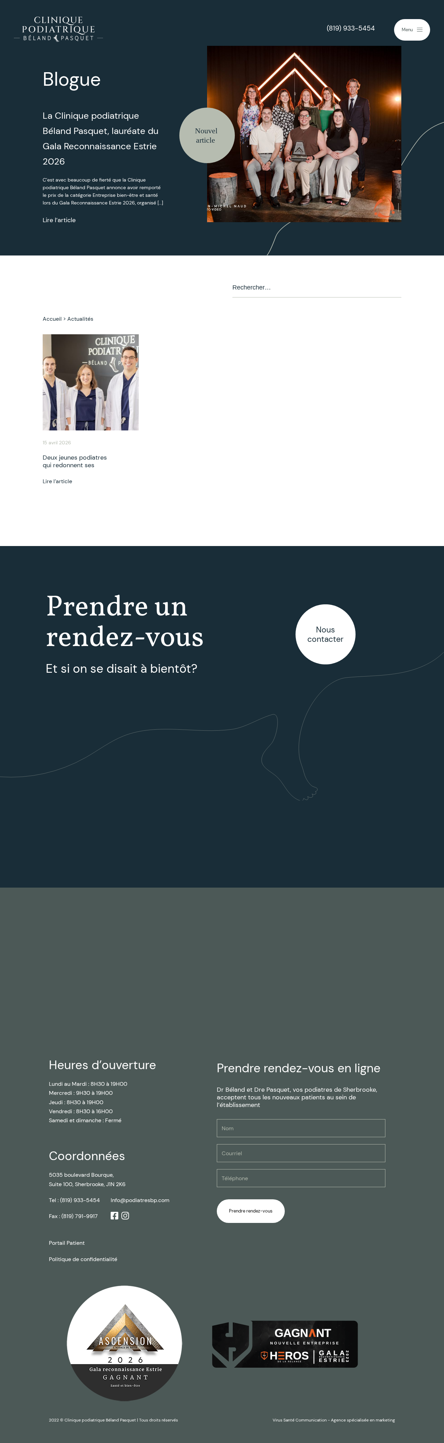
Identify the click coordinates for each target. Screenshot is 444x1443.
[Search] (393, 287)
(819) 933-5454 (351, 28)
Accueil (52, 318)
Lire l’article (59, 220)
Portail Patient (67, 1243)
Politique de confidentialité (83, 1259)
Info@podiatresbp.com (140, 1200)
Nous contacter (325, 634)
